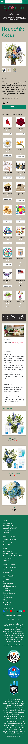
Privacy (5, 600)
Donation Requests (9, 593)
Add (21, 265)
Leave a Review (8, 598)
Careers (5, 588)
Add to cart (14, 107)
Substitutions (7, 602)
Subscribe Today (14, 619)
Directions (6, 533)
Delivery (5, 595)
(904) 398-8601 (14, 14)
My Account (6, 605)
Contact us (6, 591)
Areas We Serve (8, 584)
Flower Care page (17, 342)
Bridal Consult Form (9, 586)
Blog (4, 581)
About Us (6, 579)
